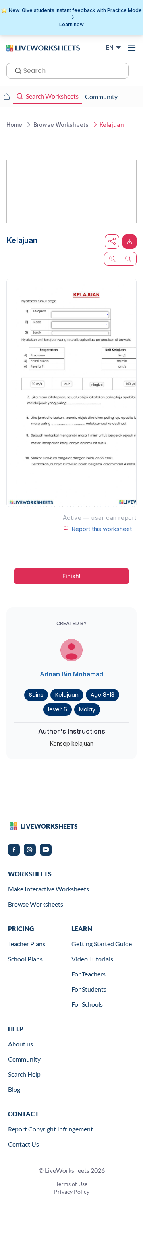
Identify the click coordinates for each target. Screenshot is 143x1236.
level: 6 (57, 709)
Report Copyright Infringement (50, 1129)
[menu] (132, 47)
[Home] (43, 47)
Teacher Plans (26, 943)
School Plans (25, 959)
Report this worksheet (102, 529)
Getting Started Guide (102, 943)
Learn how (71, 24)
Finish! (71, 576)
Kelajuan (67, 695)
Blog (14, 1089)
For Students (89, 989)
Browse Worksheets (35, 904)
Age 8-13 (102, 695)
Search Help (24, 1074)
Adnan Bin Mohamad (71, 674)
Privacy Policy (71, 1191)
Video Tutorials (92, 959)
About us (20, 1044)
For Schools (87, 1004)
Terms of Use (71, 1183)
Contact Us (23, 1144)
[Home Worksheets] (6, 96)
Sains (36, 695)
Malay (87, 709)
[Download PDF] (129, 241)
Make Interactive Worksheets (48, 889)
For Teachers (89, 974)
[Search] (15, 70)
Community (24, 1059)
